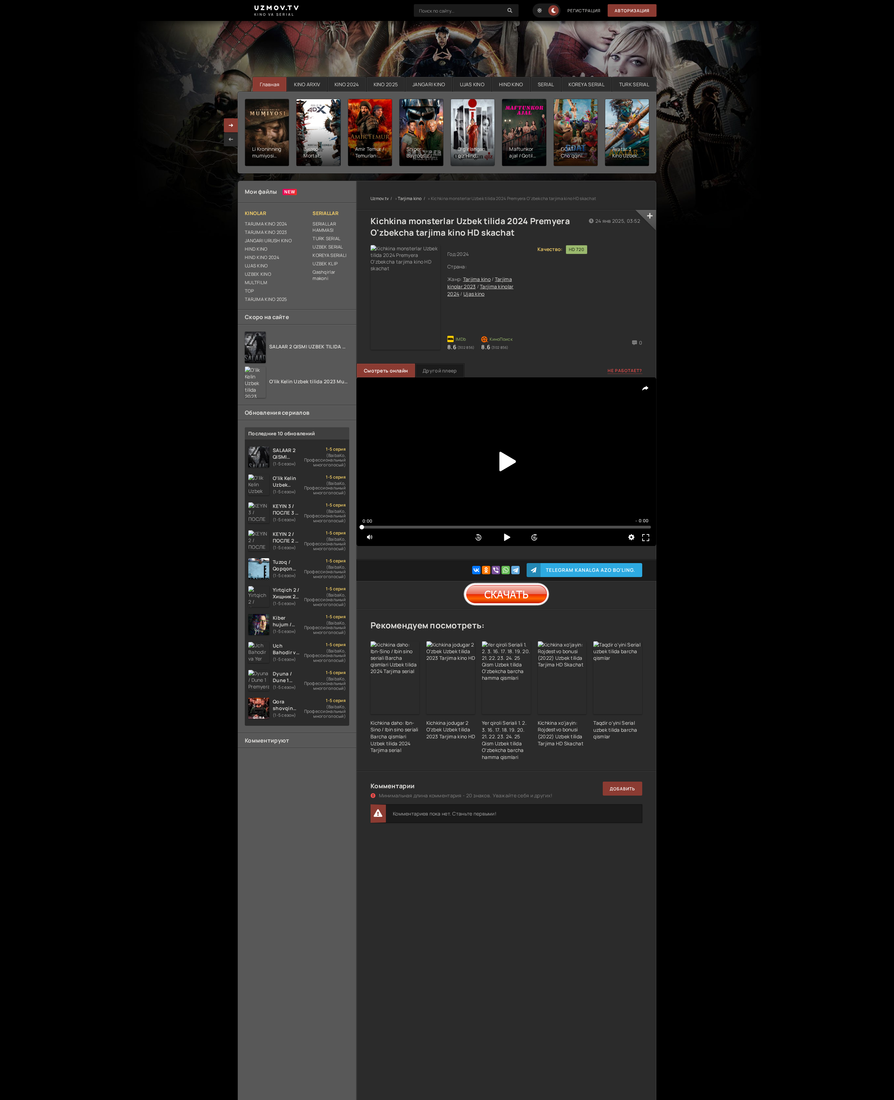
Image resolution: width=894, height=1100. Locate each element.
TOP (249, 291)
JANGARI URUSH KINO (268, 240)
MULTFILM (256, 282)
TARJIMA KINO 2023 (266, 232)
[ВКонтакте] (476, 570)
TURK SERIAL (634, 84)
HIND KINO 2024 (262, 257)
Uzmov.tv (380, 198)
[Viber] (496, 570)
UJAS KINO (472, 84)
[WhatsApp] (505, 570)
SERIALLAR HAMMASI (324, 227)
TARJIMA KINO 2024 (266, 224)
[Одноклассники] (486, 570)
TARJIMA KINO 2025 (266, 299)
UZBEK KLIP (325, 263)
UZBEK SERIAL (328, 247)
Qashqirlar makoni (324, 275)
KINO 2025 (386, 84)
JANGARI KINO (428, 84)
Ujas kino (474, 293)
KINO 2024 (347, 84)
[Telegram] (515, 570)
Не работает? (625, 371)
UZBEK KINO (258, 274)
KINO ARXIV (307, 84)
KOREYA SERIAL (586, 84)
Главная (269, 84)
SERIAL (546, 84)
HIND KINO (511, 84)
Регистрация (584, 11)
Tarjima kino (410, 198)
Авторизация (632, 11)
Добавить (622, 789)
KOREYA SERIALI (329, 255)
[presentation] (231, 139)
